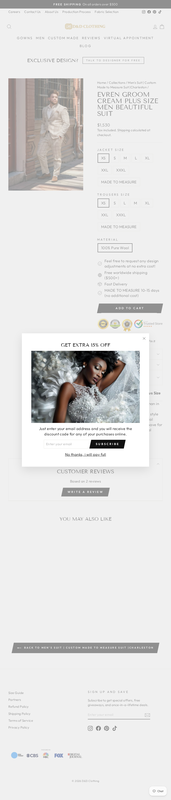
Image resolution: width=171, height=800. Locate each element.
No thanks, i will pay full (85, 454)
